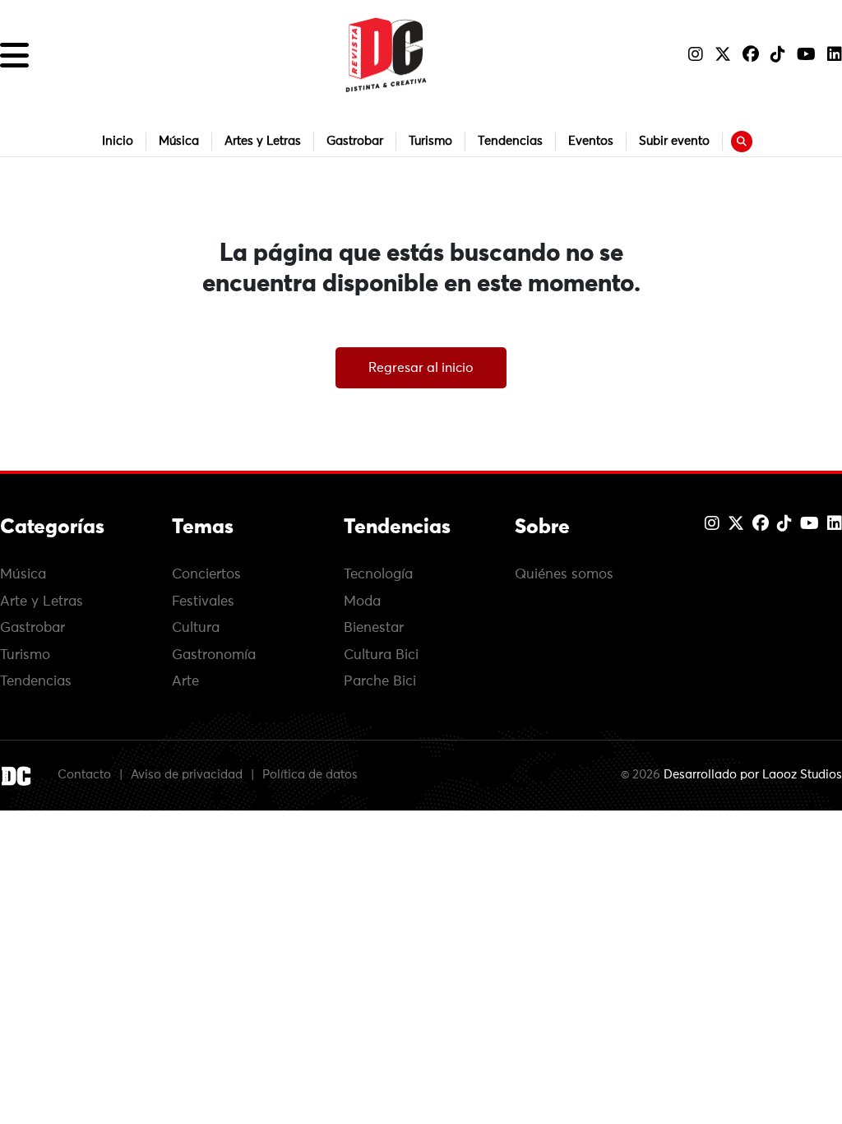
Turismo (430, 141)
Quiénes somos (564, 575)
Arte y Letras (41, 602)
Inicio (117, 141)
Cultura (196, 628)
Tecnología (378, 575)
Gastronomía (214, 655)
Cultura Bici (381, 655)
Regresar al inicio (421, 367)
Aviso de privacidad (187, 775)
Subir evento (674, 141)
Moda (362, 602)
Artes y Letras (262, 141)
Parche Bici (380, 682)
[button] (14, 55)
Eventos (590, 141)
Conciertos (206, 575)
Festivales (203, 602)
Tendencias (510, 141)
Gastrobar (354, 141)
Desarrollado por (753, 775)
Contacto (84, 775)
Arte (185, 682)
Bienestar (374, 628)
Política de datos (310, 775)
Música (179, 141)
